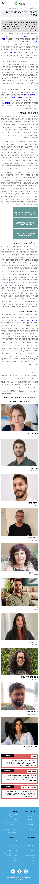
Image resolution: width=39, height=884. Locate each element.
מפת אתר (15, 863)
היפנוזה (33, 860)
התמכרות (32, 832)
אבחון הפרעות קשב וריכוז (10, 829)
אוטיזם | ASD (31, 819)
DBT (34, 848)
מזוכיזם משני (17, 97)
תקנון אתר (14, 845)
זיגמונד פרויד (23, 36)
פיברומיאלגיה (31, 824)
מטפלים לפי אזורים (12, 814)
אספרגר (33, 822)
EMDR (33, 858)
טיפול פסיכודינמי (20, 397)
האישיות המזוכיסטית (29, 320)
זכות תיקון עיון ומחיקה (11, 853)
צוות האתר (14, 843)
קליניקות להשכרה (12, 819)
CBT (34, 840)
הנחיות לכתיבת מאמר (11, 855)
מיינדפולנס (32, 829)
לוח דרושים (14, 827)
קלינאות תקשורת (30, 845)
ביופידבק (32, 850)
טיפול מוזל (14, 817)
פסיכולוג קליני (31, 817)
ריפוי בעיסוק (31, 843)
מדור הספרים (13, 824)
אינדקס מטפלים (13, 832)
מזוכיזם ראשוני (29, 95)
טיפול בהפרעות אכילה (11, 822)
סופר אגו (13, 52)
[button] (3, 3)
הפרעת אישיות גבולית (28, 827)
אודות (16, 840)
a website (19, 879)
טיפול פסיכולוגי (30, 855)
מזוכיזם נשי (6, 103)
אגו (11, 285)
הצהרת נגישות (13, 850)
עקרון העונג (27, 69)
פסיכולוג (32, 814)
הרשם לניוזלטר (13, 860)
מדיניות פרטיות (13, 848)
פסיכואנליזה (8, 397)
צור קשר (15, 858)
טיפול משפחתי (31, 853)
